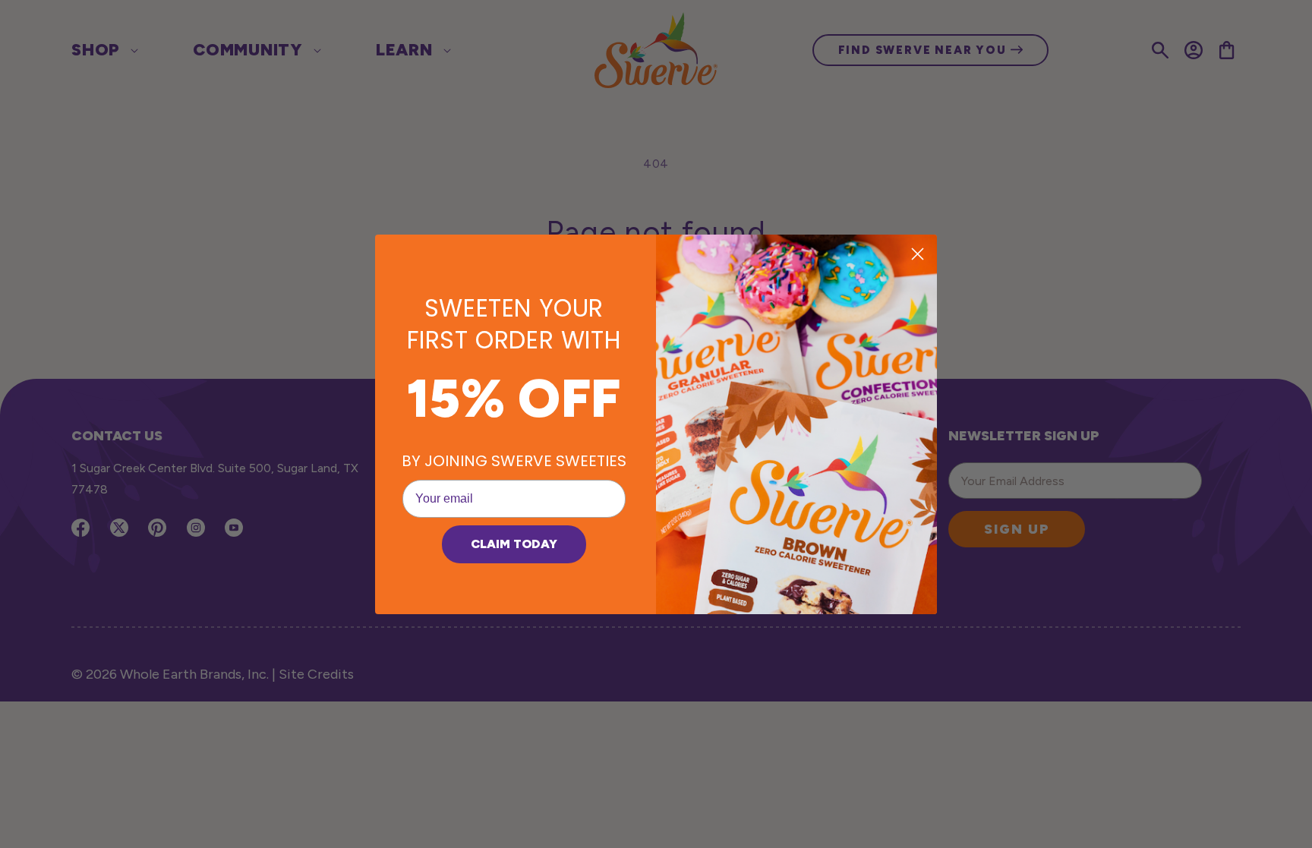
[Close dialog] (917, 254)
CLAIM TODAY (514, 544)
